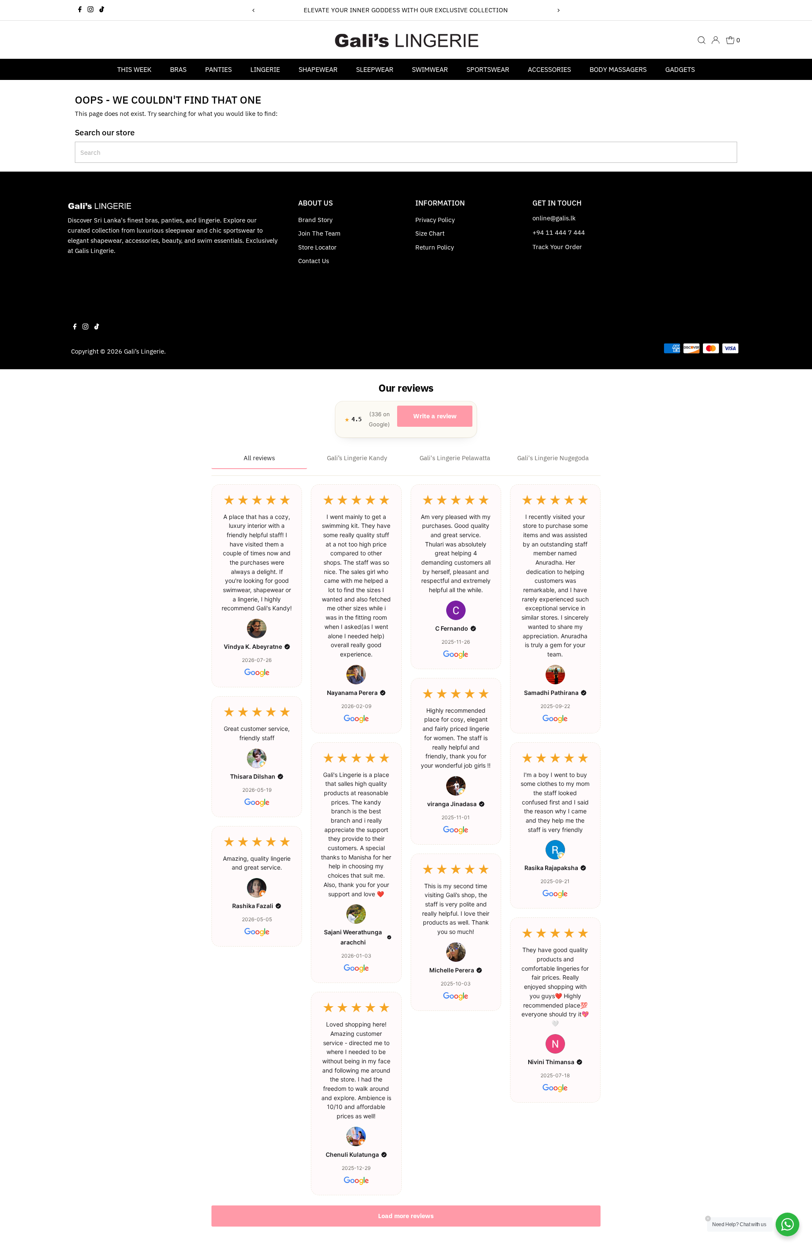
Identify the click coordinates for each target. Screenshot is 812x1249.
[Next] (558, 10)
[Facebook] (80, 10)
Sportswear (487, 69)
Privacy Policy (435, 220)
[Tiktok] (101, 10)
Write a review (435, 416)
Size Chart (429, 233)
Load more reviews (406, 1216)
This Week (134, 69)
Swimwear (430, 69)
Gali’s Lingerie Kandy (357, 458)
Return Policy (434, 247)
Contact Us (313, 261)
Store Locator (317, 247)
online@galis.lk (554, 218)
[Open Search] (701, 40)
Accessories (549, 69)
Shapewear (318, 69)
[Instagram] (90, 10)
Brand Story (315, 220)
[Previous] (253, 10)
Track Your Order (557, 247)
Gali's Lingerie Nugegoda (553, 458)
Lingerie (265, 69)
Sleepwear (374, 69)
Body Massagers (618, 69)
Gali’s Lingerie (144, 351)
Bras (178, 69)
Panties (218, 69)
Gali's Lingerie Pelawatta (455, 458)
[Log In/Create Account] (715, 40)
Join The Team (319, 233)
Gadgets (680, 69)
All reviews (259, 458)
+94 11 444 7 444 (558, 232)
